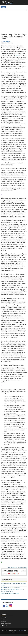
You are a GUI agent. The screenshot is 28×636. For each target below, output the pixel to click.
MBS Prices (3, 621)
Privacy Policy (14, 632)
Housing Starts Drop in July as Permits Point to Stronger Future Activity (12, 590)
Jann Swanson (6, 41)
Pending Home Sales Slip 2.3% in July (10, 593)
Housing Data (4, 625)
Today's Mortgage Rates (12, 567)
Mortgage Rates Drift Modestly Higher (10, 587)
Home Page (3, 617)
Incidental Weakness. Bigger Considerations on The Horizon (13, 584)
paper (17, 55)
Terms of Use (22, 630)
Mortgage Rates (4, 619)
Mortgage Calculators (22, 567)
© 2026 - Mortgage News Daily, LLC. (10, 630)
